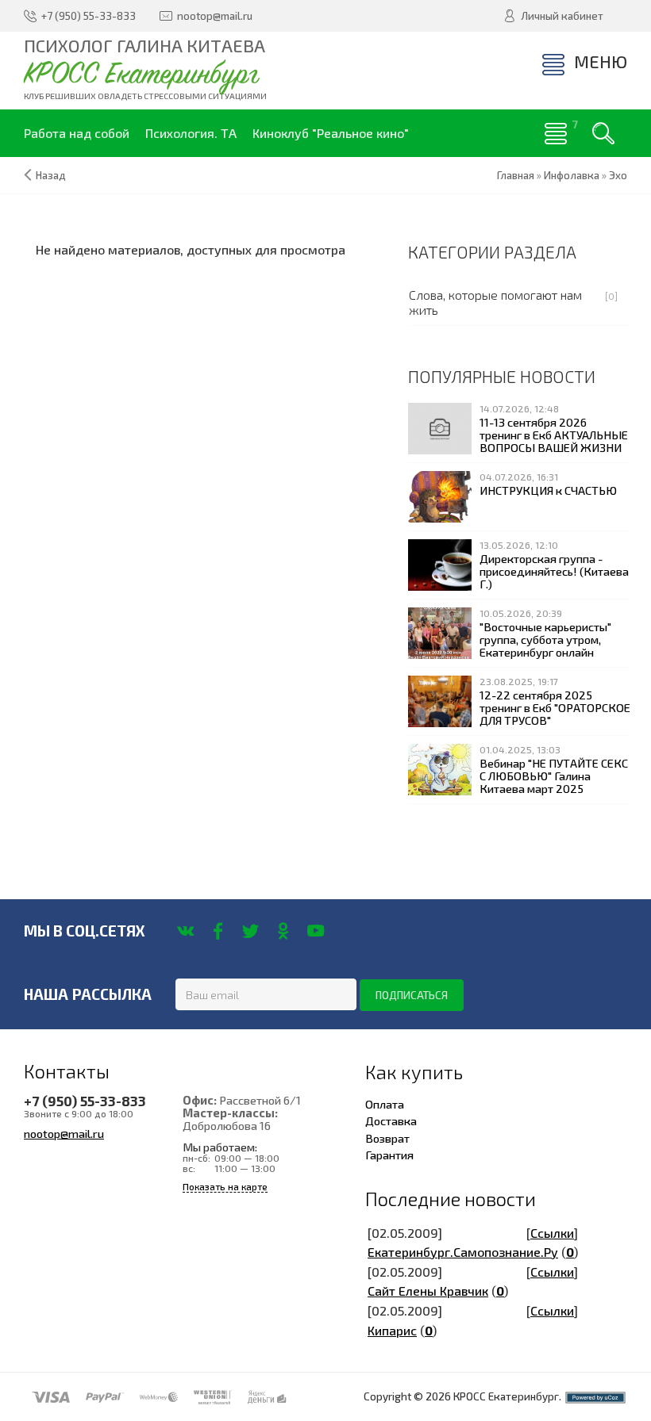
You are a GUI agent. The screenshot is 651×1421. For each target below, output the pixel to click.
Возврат (387, 1138)
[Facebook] (218, 931)
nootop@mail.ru (64, 1133)
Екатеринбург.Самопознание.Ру (463, 1251)
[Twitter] (250, 931)
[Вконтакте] (185, 931)
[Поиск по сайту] (603, 133)
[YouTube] (315, 931)
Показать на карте (225, 1187)
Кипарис (392, 1330)
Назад (51, 175)
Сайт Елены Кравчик (428, 1290)
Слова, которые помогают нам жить (495, 302)
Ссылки (552, 1232)
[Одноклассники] (283, 931)
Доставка (391, 1120)
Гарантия (389, 1154)
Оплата (384, 1104)
